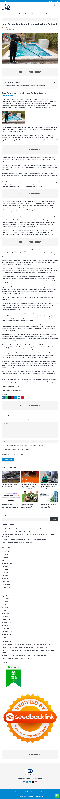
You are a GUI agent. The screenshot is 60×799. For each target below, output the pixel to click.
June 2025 (5, 572)
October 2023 (6, 628)
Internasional (45, 14)
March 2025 (5, 581)
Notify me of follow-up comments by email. (16, 449)
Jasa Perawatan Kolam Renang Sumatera (12, 390)
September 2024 (7, 596)
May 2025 (5, 575)
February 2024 (6, 616)
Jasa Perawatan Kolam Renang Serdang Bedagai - (21, 85)
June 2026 (5, 557)
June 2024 (5, 605)
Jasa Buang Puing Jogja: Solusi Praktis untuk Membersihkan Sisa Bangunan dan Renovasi (9, 486)
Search (4, 516)
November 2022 (7, 634)
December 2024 (7, 590)
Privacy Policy (18, 1)
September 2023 (7, 631)
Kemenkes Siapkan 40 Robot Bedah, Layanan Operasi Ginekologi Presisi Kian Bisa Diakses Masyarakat (49, 486)
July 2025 (5, 569)
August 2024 (5, 599)
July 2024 (5, 602)
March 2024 (5, 613)
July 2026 (5, 554)
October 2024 (6, 593)
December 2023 (7, 622)
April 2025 (5, 578)
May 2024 (5, 608)
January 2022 (6, 637)
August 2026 (5, 551)
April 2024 (5, 611)
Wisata (14, 14)
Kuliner (9, 14)
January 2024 (6, 619)
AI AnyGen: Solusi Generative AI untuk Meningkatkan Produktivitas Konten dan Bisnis (10, 506)
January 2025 (6, 587)
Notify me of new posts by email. (13, 454)
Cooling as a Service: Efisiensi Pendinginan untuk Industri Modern (29, 505)
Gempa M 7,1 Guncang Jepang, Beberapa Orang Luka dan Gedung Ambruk (24, 539)
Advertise (11, 1)
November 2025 (7, 563)
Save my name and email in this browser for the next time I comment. (24, 445)
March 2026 (5, 560)
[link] (49, 1)
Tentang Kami (5, 1)
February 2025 (6, 584)
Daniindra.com (40, 85)
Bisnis (26, 14)
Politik (31, 14)
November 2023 (7, 625)
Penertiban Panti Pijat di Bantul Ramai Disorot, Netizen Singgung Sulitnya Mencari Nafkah (29, 486)
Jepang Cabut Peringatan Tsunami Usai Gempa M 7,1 (17, 542)
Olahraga (37, 14)
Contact (25, 1)
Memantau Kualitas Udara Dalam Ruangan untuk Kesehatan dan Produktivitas (48, 506)
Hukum (20, 14)
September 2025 (7, 566)
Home (3, 14)
